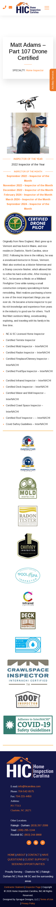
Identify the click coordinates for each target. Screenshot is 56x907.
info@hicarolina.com (29, 786)
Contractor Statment (14, 887)
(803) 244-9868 (33, 834)
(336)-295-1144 (26, 830)
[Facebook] (29, 842)
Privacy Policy (28, 903)
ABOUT (21, 855)
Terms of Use (46, 899)
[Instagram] (42, 842)
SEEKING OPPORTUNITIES (28, 864)
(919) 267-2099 (39, 825)
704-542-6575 (26, 791)
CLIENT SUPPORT (36, 859)
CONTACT (33, 855)
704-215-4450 (23, 796)
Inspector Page (33, 887)
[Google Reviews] (35, 842)
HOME (11, 855)
